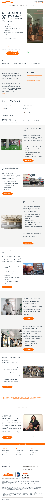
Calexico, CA (27, 63)
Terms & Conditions (34, 450)
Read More (7, 437)
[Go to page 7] (25, 407)
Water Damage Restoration (34, 75)
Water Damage (5, 450)
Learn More (28, 160)
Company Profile (19, 450)
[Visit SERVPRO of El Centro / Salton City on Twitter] (22, 444)
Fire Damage (5, 452)
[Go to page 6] (24, 407)
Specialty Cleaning (6, 461)
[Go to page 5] (22, 407)
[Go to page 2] (18, 407)
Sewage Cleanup (6, 120)
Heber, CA (7, 65)
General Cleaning (6, 463)
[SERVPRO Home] (7, 2)
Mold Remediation (6, 454)
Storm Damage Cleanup (33, 80)
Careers (18, 452)
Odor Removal (10, 122)
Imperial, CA (34, 63)
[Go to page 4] (21, 407)
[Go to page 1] (17, 407)
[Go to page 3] (20, 407)
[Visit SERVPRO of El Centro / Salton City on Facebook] (25, 444)
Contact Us (33, 5)
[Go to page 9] (28, 407)
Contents (15, 122)
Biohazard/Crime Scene (15, 120)
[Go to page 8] (26, 407)
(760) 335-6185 (38, 2)
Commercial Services (6, 459)
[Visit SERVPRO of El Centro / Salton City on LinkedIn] (19, 444)
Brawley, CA (20, 63)
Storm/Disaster (5, 456)
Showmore (4, 93)
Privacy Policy (33, 452)
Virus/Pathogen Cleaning (26, 120)
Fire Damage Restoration (34, 78)
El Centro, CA (5, 63)
